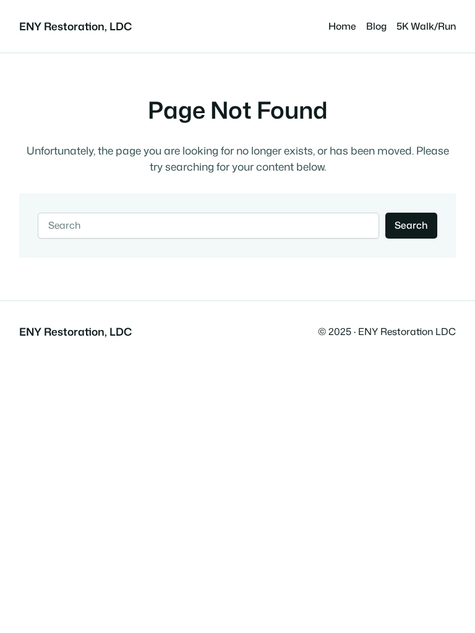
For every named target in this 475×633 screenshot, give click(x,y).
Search (411, 225)
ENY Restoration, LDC (75, 26)
